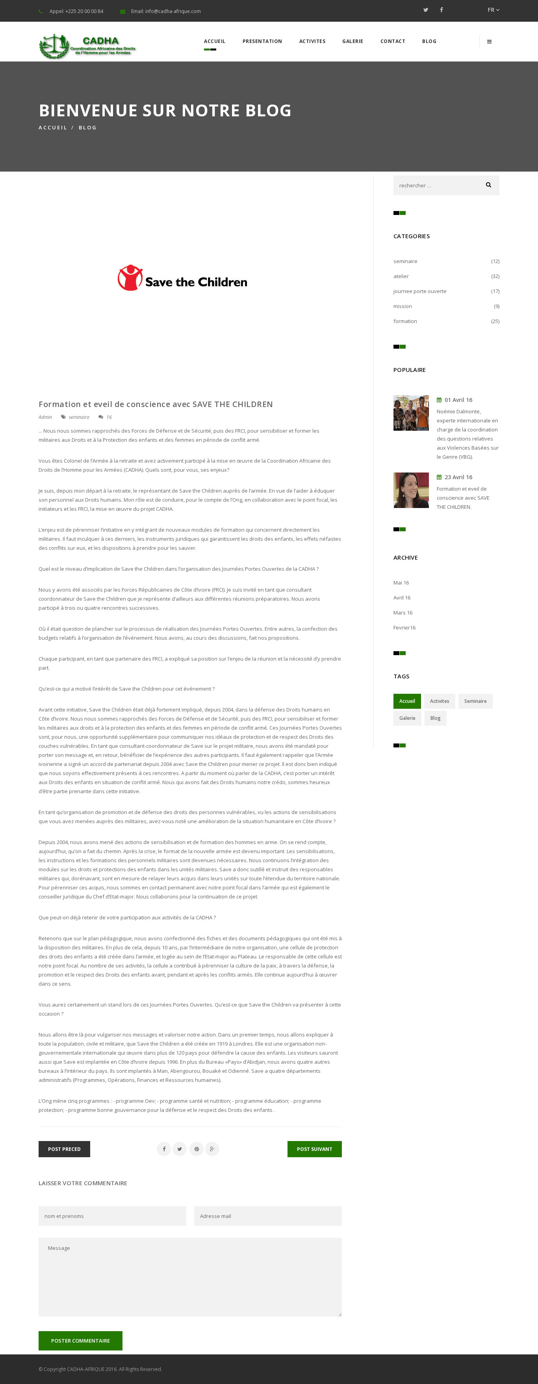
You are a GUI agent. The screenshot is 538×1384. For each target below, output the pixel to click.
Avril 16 (401, 597)
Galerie (353, 41)
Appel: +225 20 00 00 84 (76, 11)
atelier (401, 276)
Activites (312, 41)
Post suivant (314, 1149)
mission (402, 306)
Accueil (215, 41)
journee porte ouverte (420, 291)
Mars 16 (402, 612)
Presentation (262, 41)
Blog (429, 41)
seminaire (79, 417)
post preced (64, 1149)
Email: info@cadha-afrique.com (166, 11)
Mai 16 (401, 582)
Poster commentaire (80, 1340)
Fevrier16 (404, 627)
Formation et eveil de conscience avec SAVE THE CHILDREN (156, 404)
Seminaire (475, 701)
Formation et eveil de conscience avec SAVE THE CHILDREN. (463, 497)
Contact (393, 41)
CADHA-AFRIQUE (85, 1369)
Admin (45, 417)
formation (405, 321)
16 (109, 417)
